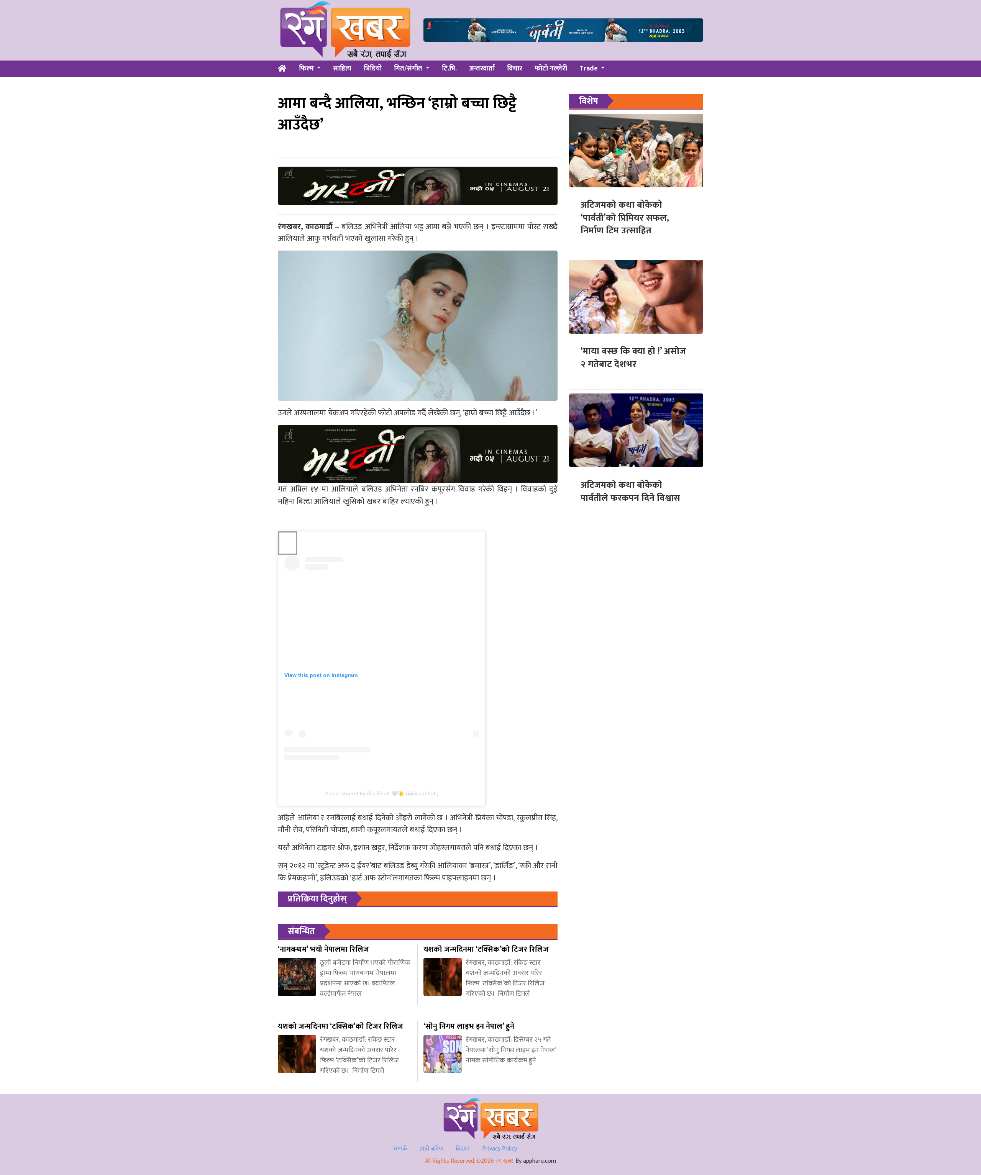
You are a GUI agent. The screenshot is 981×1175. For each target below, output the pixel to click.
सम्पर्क (400, 1149)
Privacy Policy (499, 1149)
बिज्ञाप (463, 1149)
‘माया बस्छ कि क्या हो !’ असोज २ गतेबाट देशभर (633, 358)
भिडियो (373, 68)
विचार (514, 68)
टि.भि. (449, 68)
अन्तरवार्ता (482, 68)
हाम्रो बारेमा (431, 1149)
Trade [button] (589, 68)
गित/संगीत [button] (409, 68)
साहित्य (342, 68)
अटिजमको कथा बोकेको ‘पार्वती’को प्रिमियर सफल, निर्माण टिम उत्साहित (625, 217)
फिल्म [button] (307, 68)
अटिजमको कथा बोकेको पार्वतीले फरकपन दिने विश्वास (630, 491)
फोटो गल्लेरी (551, 68)
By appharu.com (535, 1161)
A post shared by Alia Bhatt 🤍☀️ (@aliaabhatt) (382, 793)
